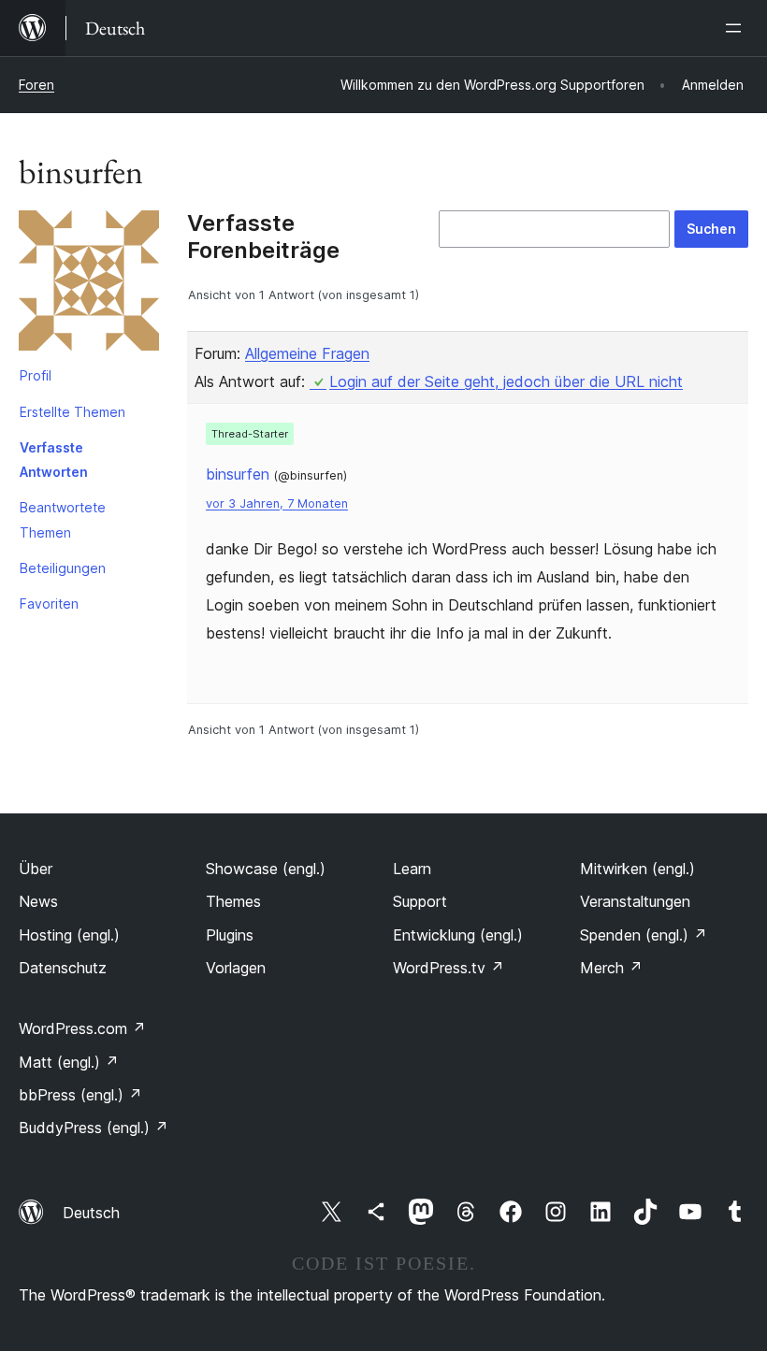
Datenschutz (63, 967)
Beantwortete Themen (63, 519)
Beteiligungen (63, 568)
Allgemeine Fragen (307, 353)
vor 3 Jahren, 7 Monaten (277, 503)
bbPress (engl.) (80, 1094)
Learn (412, 868)
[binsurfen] (89, 284)
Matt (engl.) (69, 1062)
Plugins (229, 935)
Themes (233, 901)
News (38, 901)
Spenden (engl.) (643, 935)
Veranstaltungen (635, 901)
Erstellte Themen (72, 412)
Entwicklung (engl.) (458, 935)
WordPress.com (82, 1028)
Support (420, 901)
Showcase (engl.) (266, 868)
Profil (35, 375)
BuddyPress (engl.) (93, 1127)
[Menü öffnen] (737, 28)
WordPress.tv (448, 967)
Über (35, 868)
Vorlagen (236, 967)
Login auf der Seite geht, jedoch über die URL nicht (506, 381)
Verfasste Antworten (54, 459)
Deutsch (91, 1212)
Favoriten (49, 603)
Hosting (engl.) (69, 935)
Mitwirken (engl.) (637, 868)
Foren (36, 85)
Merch (611, 967)
